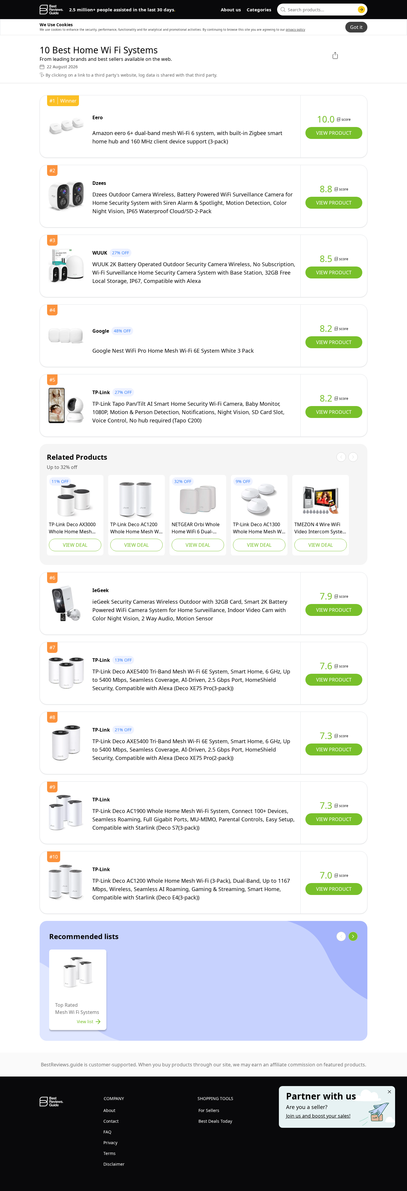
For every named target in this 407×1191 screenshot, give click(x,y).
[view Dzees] (66, 196)
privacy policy (295, 29)
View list (85, 1021)
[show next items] (353, 936)
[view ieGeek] (66, 603)
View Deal (75, 545)
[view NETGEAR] (198, 500)
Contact (111, 1121)
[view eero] (66, 126)
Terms (109, 1153)
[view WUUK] (66, 266)
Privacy (110, 1142)
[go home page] (51, 9)
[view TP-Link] (66, 405)
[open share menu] (335, 55)
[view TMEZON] (320, 500)
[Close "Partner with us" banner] (389, 1092)
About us (231, 10)
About (109, 1110)
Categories (259, 10)
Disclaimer (114, 1164)
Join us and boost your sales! (318, 1116)
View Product (334, 133)
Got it (356, 27)
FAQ (107, 1132)
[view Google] (66, 336)
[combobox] (322, 9)
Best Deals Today (215, 1121)
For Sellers (208, 1110)
